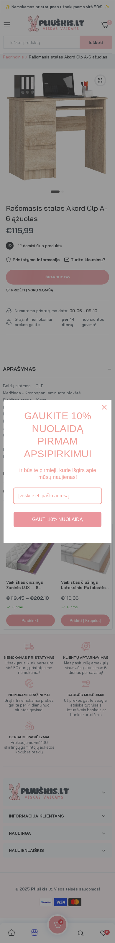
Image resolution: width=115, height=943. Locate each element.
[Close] (104, 407)
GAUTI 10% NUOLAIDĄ (57, 519)
